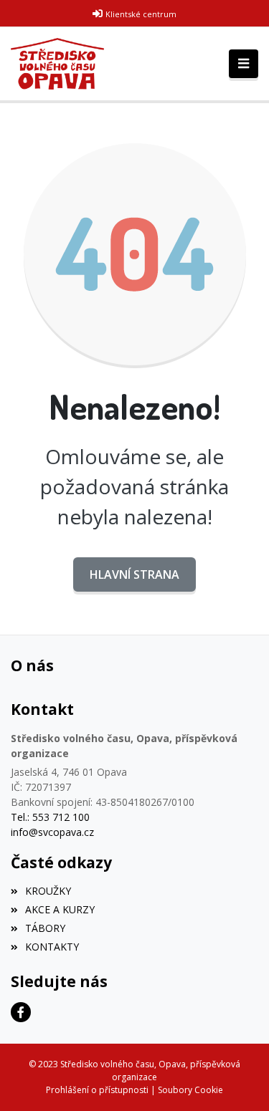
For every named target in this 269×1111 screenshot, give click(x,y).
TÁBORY (45, 928)
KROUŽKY (48, 891)
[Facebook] (21, 1012)
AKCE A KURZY (60, 909)
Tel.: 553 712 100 (50, 817)
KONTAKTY (52, 946)
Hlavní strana (134, 574)
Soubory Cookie (190, 1090)
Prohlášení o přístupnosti (97, 1090)
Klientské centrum (140, 14)
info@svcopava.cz (52, 832)
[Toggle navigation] (243, 63)
